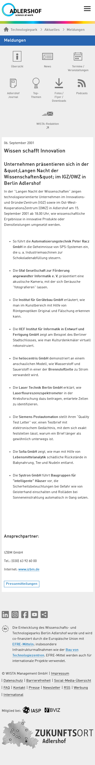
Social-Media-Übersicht (72, 681)
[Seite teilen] (44, 614)
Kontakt (19, 688)
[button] (5, 614)
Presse (34, 688)
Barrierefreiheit (38, 681)
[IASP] (32, 711)
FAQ (7, 688)
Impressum (60, 673)
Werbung (81, 688)
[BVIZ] (52, 711)
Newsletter (51, 688)
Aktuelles (52, 30)
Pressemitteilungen (21, 584)
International (13, 695)
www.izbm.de (29, 569)
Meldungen (76, 30)
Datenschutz (13, 681)
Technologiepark (24, 30)
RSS (67, 688)
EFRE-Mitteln (23, 644)
